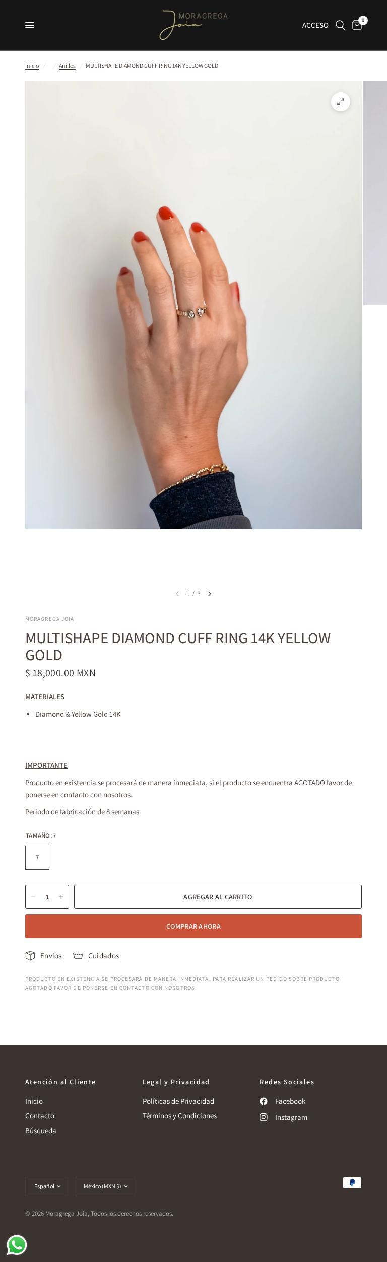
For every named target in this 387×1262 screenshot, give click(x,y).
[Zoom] (340, 101)
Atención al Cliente (60, 1081)
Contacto (39, 1115)
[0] (355, 25)
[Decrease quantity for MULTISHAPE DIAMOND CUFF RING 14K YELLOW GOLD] (33, 896)
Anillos (67, 65)
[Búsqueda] (340, 25)
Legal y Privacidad (176, 1081)
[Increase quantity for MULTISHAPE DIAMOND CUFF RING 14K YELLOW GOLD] (61, 896)
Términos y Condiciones (180, 1115)
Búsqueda (40, 1130)
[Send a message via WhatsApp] (17, 1245)
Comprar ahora (193, 926)
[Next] (209, 593)
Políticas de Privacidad (178, 1101)
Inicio (32, 65)
